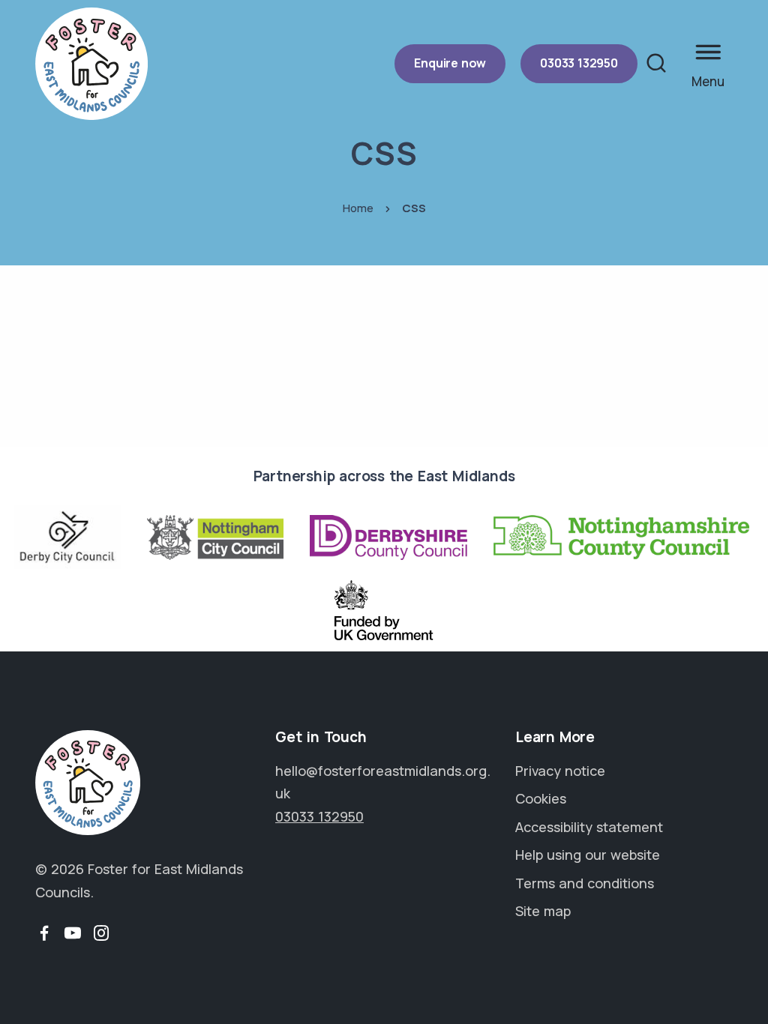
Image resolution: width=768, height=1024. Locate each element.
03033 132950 (579, 63)
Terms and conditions (584, 883)
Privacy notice (560, 771)
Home (358, 208)
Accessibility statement (589, 827)
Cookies (540, 798)
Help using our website (587, 855)
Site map (543, 911)
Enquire (450, 63)
